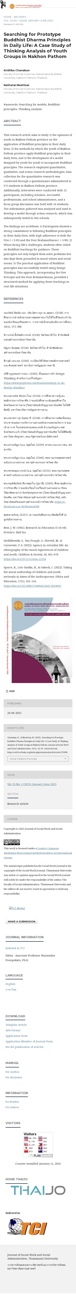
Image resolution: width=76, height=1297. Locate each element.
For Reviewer (14, 1077)
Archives (20, 16)
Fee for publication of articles (24, 1047)
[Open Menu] (3, 3)
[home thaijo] (38, 1194)
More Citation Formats (23, 758)
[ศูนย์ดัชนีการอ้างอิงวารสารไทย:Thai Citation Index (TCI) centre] (27, 1234)
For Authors (12, 1107)
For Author (13, 1072)
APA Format (13, 1030)
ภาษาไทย (11, 989)
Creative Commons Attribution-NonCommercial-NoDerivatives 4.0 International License (38, 853)
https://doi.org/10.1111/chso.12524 (25, 559)
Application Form (17, 1036)
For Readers (12, 1101)
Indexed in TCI (15, 948)
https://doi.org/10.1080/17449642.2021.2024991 (32, 586)
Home (7, 16)
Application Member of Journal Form (29, 1041)
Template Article (16, 1024)
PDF (12, 691)
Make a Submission (21, 921)
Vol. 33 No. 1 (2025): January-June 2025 (28, 20)
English (10, 984)
